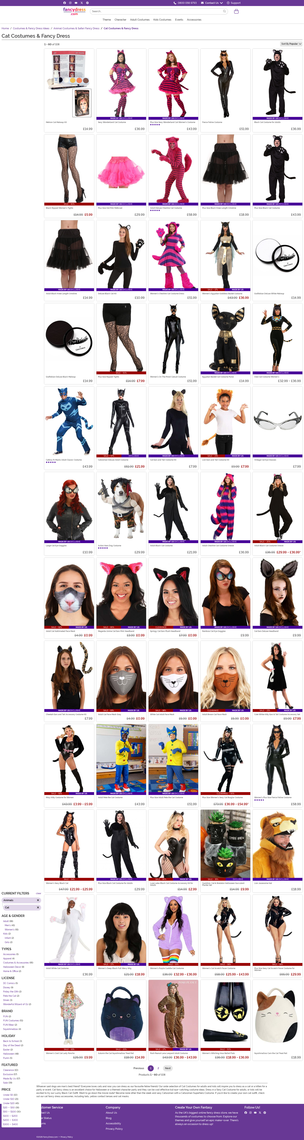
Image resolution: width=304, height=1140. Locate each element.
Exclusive (8, 1074)
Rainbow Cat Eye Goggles (214, 631)
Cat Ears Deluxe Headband (266, 631)
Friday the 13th (10, 991)
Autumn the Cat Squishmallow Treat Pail (116, 1053)
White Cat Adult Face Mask (162, 714)
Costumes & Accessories (16, 962)
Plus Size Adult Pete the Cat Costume (166, 797)
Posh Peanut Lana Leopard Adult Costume (169, 1053)
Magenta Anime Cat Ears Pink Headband (116, 631)
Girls (7, 942)
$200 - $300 (10, 1120)
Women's (9, 929)
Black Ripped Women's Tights (59, 208)
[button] (236, 11)
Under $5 (8, 1095)
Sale (5, 1082)
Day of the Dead (11, 1045)
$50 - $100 (9, 1111)
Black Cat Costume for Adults (267, 122)
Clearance (8, 1070)
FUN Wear (8, 1025)
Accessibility (113, 1123)
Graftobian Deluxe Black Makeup (61, 377)
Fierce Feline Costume (212, 122)
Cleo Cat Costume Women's (266, 377)
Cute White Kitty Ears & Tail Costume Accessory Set (277, 714)
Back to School (11, 1041)
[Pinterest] (87, 3)
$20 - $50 (9, 1107)
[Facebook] (64, 3)
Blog (108, 1118)
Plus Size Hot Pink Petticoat (110, 208)
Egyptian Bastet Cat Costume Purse (218, 377)
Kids (5, 933)
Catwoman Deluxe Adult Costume (113, 460)
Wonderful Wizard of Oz (15, 1004)
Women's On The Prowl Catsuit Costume (168, 377)
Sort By (290, 44)
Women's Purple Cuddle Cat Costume (167, 968)
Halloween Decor (12, 967)
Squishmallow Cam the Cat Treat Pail (270, 1053)
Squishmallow (10, 1029)
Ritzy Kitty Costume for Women (60, 797)
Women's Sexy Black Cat (57, 883)
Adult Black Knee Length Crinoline (61, 294)
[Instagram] (70, 3)
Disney (6, 987)
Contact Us (212, 2)
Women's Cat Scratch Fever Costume (218, 968)
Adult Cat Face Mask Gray (109, 714)
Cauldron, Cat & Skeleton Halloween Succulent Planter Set (223, 884)
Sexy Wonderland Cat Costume (112, 122)
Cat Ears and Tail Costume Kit (163, 460)
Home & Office (10, 971)
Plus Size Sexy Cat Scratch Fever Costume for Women (274, 969)
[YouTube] (76, 3)
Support (235, 2)
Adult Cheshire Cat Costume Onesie (218, 546)
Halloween (8, 1054)
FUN (5, 1016)
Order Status (44, 1118)
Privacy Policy (114, 1128)
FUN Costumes (11, 1020)
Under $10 (8, 1099)
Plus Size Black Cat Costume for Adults (115, 883)
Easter (6, 1049)
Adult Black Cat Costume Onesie (268, 546)
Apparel (7, 958)
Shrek (6, 1000)
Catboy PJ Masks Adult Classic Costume (64, 460)
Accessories (9, 954)
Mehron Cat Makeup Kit (56, 122)
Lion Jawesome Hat (263, 883)
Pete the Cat (9, 996)
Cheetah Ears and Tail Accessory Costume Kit (66, 714)
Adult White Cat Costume (57, 968)
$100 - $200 (10, 1116)
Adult (6, 921)
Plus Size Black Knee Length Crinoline (219, 208)
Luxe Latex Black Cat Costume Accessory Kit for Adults (171, 884)
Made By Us (9, 1078)
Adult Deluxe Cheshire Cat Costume (166, 208)
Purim (6, 1058)
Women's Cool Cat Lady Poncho (60, 1053)
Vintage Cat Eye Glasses (265, 460)
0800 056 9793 (187, 2)
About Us (111, 1112)
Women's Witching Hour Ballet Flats (218, 1053)
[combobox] (155, 11)
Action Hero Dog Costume (109, 546)
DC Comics (9, 983)
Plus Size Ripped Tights (108, 377)
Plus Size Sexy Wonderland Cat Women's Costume (172, 122)
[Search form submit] (224, 11)
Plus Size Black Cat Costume (267, 208)
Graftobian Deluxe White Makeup (269, 294)
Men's (8, 925)
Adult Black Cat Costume (161, 546)
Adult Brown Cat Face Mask (214, 714)
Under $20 (9, 1103)
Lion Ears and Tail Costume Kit (215, 460)
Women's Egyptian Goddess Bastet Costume (222, 294)
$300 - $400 (10, 1124)
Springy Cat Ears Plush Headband (165, 631)
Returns (41, 1123)
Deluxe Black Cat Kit (107, 294)
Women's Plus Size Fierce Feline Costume (272, 797)
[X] (81, 3)
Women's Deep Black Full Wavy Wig (114, 968)
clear (38, 893)
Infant (8, 938)
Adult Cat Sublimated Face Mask (60, 631)
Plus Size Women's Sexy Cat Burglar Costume (222, 797)
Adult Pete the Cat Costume (110, 797)
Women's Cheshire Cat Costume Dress (167, 294)
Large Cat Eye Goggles (56, 546)
